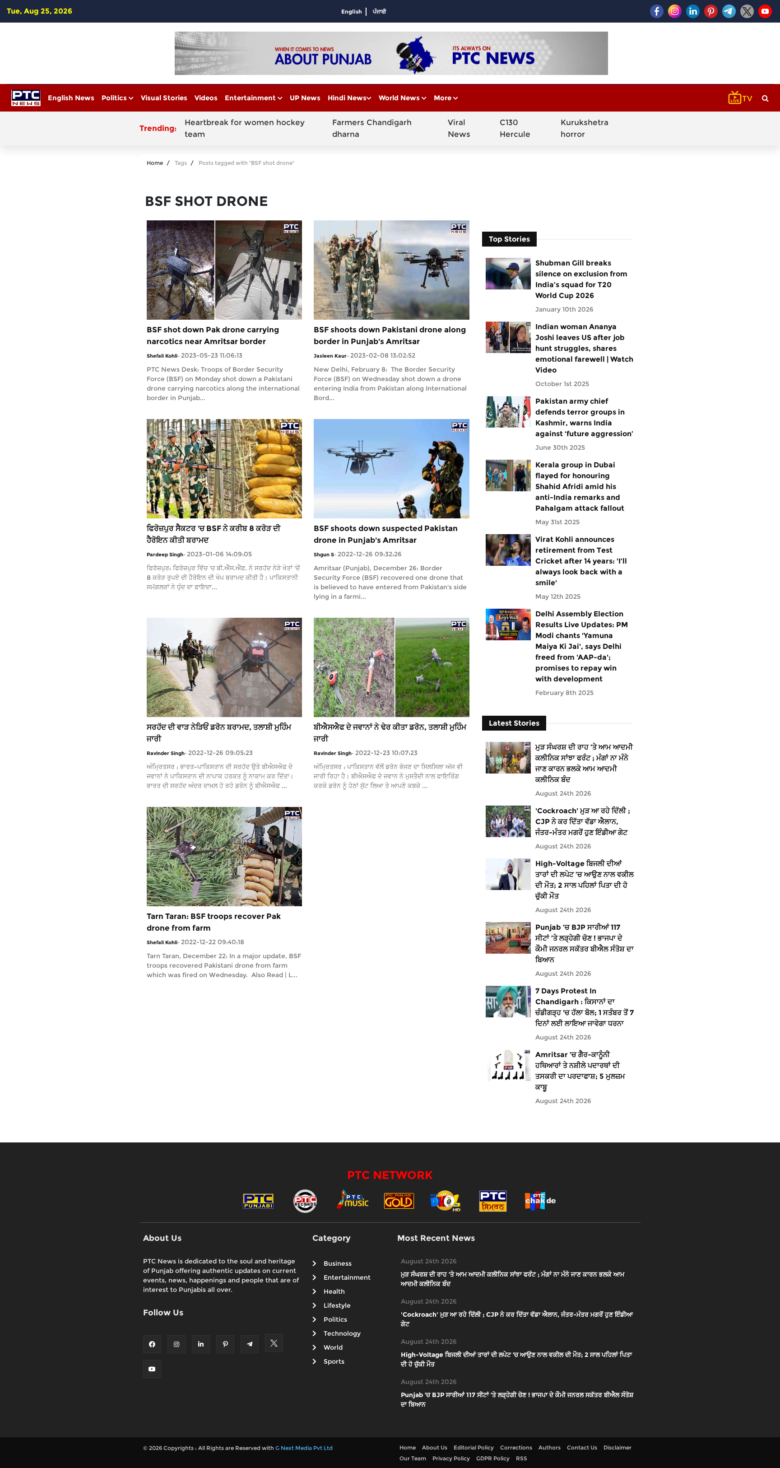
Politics (115, 97)
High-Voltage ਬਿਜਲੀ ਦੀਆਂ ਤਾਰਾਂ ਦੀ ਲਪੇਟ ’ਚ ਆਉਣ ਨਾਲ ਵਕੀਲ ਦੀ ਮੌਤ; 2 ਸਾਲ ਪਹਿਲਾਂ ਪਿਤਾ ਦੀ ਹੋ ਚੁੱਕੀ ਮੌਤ (584, 879)
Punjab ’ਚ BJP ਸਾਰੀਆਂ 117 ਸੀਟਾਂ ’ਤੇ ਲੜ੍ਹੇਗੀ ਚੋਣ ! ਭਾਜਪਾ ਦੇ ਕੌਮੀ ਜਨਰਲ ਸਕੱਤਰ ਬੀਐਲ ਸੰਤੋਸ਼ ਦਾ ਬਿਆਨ (584, 943)
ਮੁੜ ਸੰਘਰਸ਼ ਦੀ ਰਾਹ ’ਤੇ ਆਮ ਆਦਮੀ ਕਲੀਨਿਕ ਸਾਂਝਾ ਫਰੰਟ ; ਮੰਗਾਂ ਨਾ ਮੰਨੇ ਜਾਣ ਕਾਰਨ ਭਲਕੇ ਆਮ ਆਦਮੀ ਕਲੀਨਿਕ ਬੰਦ (584, 763)
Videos (206, 97)
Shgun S (324, 554)
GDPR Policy (493, 1458)
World (333, 1347)
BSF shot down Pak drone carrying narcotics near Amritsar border (213, 335)
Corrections (516, 1447)
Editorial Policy (474, 1447)
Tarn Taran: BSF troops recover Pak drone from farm (214, 922)
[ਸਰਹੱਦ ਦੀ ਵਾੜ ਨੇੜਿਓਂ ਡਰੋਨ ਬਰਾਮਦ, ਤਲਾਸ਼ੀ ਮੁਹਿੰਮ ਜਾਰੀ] (224, 666)
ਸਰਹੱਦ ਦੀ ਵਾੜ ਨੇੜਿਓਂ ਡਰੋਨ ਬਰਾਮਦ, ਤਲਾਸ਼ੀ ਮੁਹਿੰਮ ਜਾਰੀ (219, 732)
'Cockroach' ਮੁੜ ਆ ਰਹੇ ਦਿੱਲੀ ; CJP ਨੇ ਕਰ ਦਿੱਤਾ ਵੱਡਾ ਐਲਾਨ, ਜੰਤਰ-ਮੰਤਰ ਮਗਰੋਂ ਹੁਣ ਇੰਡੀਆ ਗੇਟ (582, 821)
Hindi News (347, 97)
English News (71, 97)
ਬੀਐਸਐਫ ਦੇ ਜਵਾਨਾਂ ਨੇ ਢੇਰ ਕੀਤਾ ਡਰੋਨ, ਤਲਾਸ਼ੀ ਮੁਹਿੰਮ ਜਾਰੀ (390, 732)
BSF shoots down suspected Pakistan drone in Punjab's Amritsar (386, 534)
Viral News (459, 128)
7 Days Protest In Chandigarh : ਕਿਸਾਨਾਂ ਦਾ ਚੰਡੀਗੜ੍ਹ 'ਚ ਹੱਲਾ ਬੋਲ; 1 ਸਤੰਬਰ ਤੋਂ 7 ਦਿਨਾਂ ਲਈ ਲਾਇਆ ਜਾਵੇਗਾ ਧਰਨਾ (584, 1007)
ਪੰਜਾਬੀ (379, 11)
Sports (334, 1361)
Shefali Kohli (162, 356)
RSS (521, 1458)
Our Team (412, 1458)
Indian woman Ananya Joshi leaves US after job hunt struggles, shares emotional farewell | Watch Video (584, 348)
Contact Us (582, 1447)
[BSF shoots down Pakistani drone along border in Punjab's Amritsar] (391, 269)
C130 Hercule (515, 128)
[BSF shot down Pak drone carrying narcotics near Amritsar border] (224, 269)
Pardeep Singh (165, 554)
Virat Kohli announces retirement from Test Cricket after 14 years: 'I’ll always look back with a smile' (581, 561)
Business (338, 1263)
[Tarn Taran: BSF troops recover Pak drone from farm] (224, 856)
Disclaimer (617, 1447)
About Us (434, 1447)
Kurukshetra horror (584, 128)
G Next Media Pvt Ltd (304, 1448)
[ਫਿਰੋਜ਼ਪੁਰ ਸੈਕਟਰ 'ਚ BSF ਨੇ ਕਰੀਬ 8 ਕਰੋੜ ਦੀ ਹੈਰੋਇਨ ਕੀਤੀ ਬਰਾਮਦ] (224, 468)
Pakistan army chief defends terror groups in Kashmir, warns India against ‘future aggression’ (584, 417)
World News (400, 97)
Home (155, 162)
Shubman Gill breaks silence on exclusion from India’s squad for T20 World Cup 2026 (581, 279)
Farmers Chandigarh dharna (372, 128)
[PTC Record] (305, 1200)
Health (334, 1291)
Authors (550, 1447)
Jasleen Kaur (330, 356)
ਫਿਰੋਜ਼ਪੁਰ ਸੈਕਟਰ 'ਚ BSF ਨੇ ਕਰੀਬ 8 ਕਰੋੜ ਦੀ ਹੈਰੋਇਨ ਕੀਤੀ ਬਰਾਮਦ (213, 534)
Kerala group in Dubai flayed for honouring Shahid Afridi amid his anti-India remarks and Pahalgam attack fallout (579, 487)
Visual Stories (164, 97)
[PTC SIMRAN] (493, 1200)
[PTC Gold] (399, 1200)
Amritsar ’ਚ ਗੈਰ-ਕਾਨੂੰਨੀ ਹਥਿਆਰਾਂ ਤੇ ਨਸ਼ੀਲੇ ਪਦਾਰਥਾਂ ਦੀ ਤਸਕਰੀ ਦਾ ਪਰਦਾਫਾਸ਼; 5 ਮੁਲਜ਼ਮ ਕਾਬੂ (580, 1070)
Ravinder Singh (166, 753)
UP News (305, 97)
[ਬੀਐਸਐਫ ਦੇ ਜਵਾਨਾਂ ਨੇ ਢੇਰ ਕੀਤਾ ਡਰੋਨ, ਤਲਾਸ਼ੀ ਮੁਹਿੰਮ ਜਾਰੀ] (391, 666)
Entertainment (251, 97)
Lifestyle (337, 1305)
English (351, 11)
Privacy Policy (451, 1458)
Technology (342, 1333)
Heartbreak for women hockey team (245, 128)
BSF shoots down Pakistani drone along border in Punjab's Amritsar (390, 335)
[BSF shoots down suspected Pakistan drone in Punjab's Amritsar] (391, 468)
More (443, 97)
